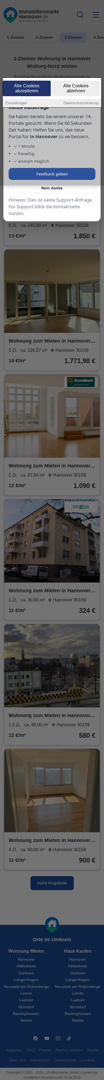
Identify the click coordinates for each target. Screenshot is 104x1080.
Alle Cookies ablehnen (75, 88)
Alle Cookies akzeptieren (26, 88)
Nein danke (52, 188)
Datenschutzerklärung (81, 103)
